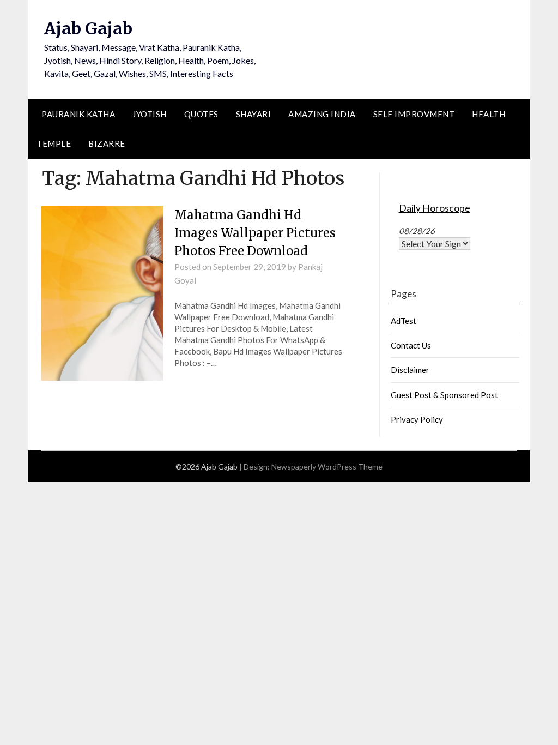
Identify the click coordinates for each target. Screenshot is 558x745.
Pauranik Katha (78, 114)
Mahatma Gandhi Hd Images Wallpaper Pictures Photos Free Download (255, 233)
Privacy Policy (417, 419)
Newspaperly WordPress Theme (327, 466)
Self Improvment (414, 114)
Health (488, 114)
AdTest (403, 321)
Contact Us (411, 345)
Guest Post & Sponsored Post (444, 395)
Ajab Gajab (88, 28)
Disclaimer (410, 370)
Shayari (253, 114)
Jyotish (149, 114)
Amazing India (322, 114)
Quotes (201, 114)
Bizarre (106, 143)
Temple (54, 143)
